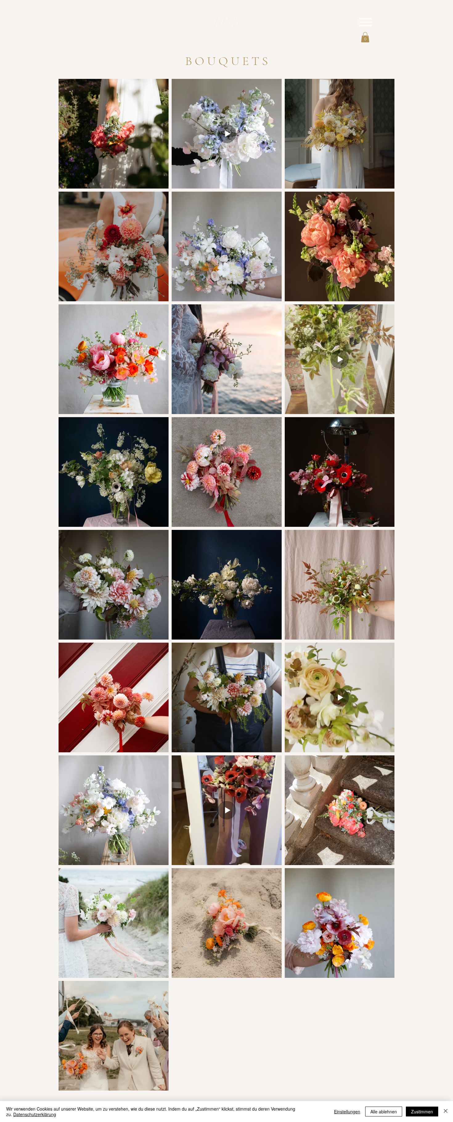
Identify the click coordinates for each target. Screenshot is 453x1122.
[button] (365, 37)
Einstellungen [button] (347, 1111)
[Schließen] (445, 1111)
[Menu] (365, 22)
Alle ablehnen (383, 1111)
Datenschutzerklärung (34, 1114)
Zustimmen (422, 1111)
